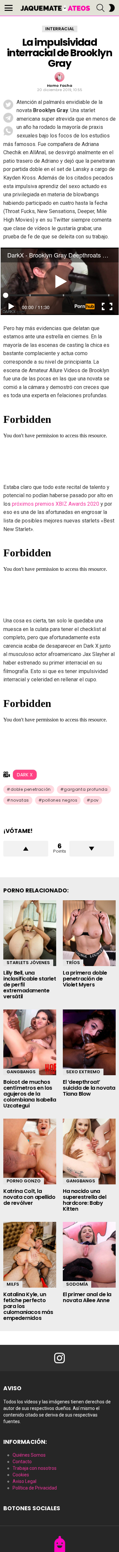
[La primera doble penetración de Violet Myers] (89, 933)
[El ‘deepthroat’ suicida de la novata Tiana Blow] (89, 1042)
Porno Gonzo (24, 1181)
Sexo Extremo (83, 1072)
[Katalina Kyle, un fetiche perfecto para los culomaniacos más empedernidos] (29, 1255)
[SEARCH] (100, 7)
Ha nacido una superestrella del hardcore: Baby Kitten (84, 1200)
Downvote (91, 849)
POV (95, 800)
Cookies (21, 1474)
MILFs (13, 1284)
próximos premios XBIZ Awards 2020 (55, 504)
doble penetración (31, 789)
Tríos (73, 962)
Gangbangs (21, 1072)
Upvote (25, 849)
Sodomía (77, 1284)
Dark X (25, 774)
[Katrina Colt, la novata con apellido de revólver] (29, 1151)
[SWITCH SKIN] (112, 7)
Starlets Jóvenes (28, 962)
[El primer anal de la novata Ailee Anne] (89, 1255)
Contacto (22, 1461)
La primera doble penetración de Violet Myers (85, 978)
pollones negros (59, 800)
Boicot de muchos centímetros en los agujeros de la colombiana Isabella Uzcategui (29, 1093)
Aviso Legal (24, 1481)
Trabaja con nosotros (35, 1468)
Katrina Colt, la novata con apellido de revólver (29, 1197)
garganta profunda (85, 789)
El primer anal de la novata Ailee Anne (87, 1297)
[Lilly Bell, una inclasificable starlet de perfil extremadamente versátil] (29, 933)
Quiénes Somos (29, 1455)
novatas (20, 800)
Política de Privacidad (35, 1488)
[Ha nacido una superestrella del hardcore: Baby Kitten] (89, 1151)
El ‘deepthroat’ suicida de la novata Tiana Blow (89, 1088)
